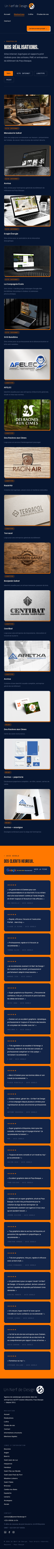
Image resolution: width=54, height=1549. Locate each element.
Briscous (7, 1486)
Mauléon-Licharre (11, 1478)
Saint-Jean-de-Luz (11, 1460)
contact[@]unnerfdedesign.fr (15, 1517)
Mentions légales (10, 1436)
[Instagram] (13, 1532)
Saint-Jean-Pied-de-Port (13, 1475)
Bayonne (7, 1449)
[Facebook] (9, 1532)
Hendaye (7, 1467)
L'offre (30, 14)
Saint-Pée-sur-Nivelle (12, 1471)
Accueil (7, 14)
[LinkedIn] (5, 1532)
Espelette (7, 1493)
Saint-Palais (8, 1482)
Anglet (6, 1452)
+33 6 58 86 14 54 (11, 1520)
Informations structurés (13, 1433)
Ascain (6, 1504)
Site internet (23, 73)
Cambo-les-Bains (10, 1489)
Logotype (40, 73)
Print (9, 80)
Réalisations (19, 14)
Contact (7, 21)
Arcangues (8, 1500)
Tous (8, 73)
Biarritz (7, 1456)
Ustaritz (7, 1497)
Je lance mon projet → (38, 28)
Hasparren (8, 1463)
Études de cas (43, 14)
